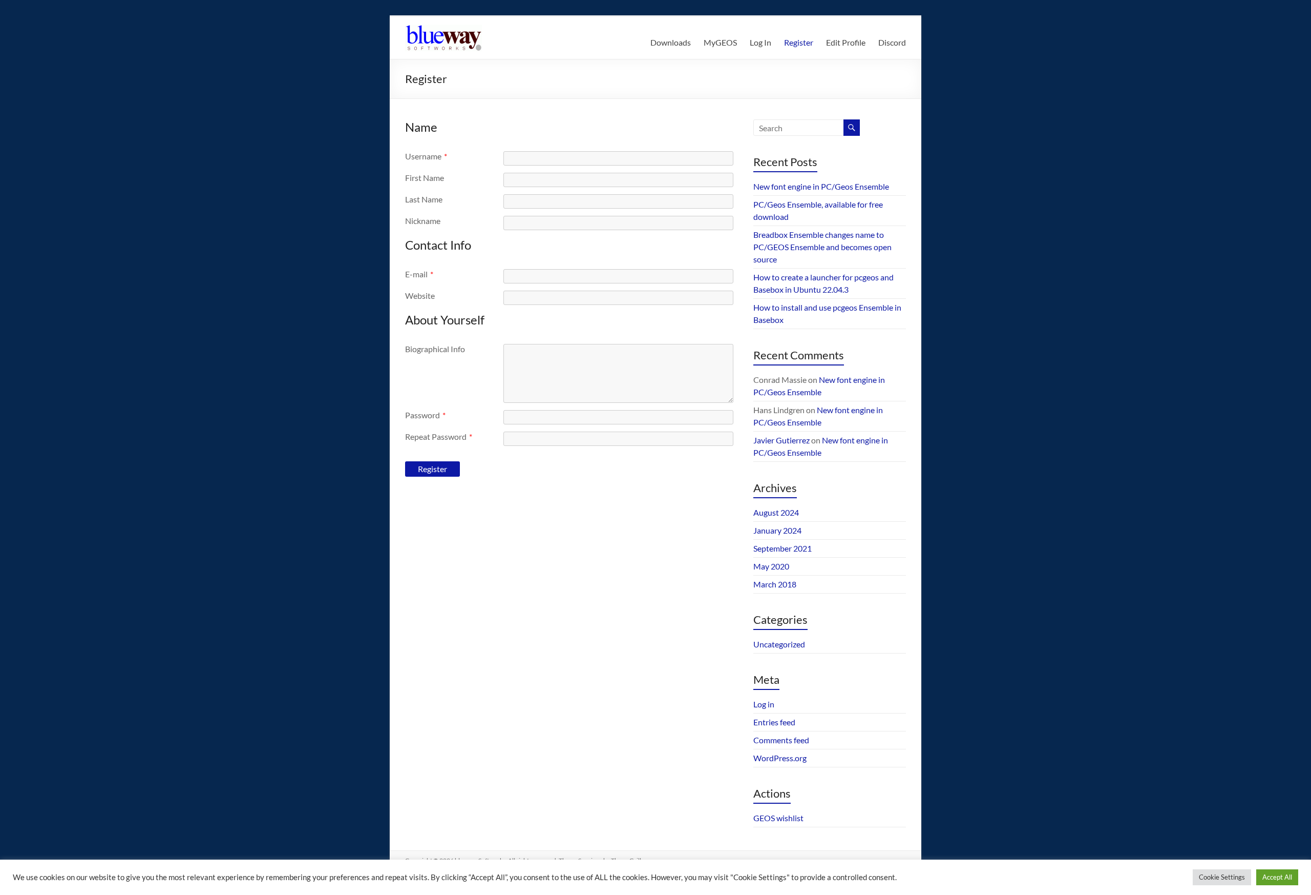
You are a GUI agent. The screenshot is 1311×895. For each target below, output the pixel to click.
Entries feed (774, 722)
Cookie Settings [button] (1222, 877)
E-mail (419, 274)
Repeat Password (438, 436)
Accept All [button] (1277, 877)
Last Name (423, 199)
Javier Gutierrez (781, 440)
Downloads (670, 42)
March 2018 (774, 584)
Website (420, 295)
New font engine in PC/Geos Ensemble (821, 186)
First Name (424, 177)
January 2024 (777, 530)
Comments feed (781, 740)
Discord (892, 42)
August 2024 (776, 512)
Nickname (422, 221)
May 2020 (771, 566)
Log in (763, 704)
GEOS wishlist (778, 818)
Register (798, 42)
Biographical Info (435, 349)
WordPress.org (780, 758)
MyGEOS (720, 42)
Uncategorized (779, 644)
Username (426, 156)
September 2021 (782, 548)
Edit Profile (845, 42)
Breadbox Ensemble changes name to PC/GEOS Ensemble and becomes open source (822, 247)
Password (425, 415)
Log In (760, 42)
